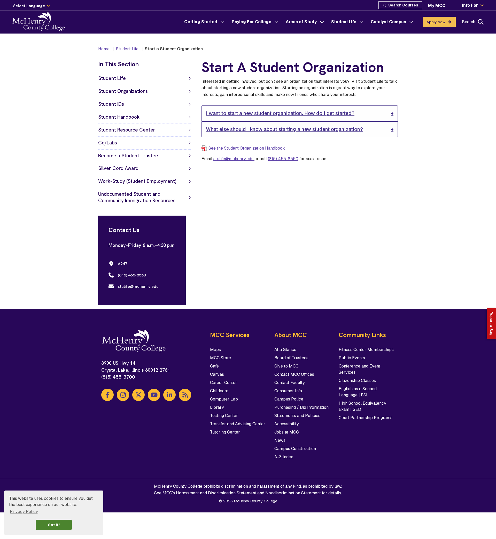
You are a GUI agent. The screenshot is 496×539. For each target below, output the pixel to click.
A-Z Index (283, 457)
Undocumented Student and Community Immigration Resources (136, 197)
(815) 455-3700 (118, 377)
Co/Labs (107, 143)
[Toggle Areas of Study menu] (322, 22)
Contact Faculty (289, 382)
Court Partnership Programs (365, 417)
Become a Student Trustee (128, 155)
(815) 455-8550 (283, 158)
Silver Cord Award (118, 168)
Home (104, 49)
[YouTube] (154, 395)
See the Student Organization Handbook (246, 148)
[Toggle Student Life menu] (361, 22)
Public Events (352, 358)
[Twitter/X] (138, 395)
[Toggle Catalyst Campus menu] (411, 22)
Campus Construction (295, 448)
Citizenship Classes (357, 380)
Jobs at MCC (286, 432)
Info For (470, 5)
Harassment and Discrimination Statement (216, 493)
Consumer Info (288, 391)
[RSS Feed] (185, 395)
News (279, 440)
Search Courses (403, 5)
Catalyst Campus (388, 22)
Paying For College (251, 22)
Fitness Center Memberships (366, 349)
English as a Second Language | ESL (358, 392)
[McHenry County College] (40, 22)
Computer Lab (224, 399)
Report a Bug (491, 323)
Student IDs (111, 104)
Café (214, 366)
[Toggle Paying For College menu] (276, 22)
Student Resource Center (126, 130)
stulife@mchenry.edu (233, 158)
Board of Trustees (291, 358)
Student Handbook (119, 117)
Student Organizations (123, 91)
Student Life (343, 22)
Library (217, 407)
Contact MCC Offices (294, 374)
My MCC (436, 5)
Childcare (219, 391)
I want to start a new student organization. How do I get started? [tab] (280, 113)
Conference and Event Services (359, 369)
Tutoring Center (225, 432)
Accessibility (286, 424)
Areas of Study (301, 22)
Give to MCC (286, 366)
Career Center (223, 382)
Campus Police (288, 399)
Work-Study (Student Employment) (137, 181)
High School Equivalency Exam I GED (362, 406)
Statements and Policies (297, 415)
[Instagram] (123, 395)
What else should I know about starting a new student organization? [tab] (284, 129)
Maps (215, 349)
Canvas (217, 374)
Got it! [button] (54, 524)
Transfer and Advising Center (237, 424)
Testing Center (224, 415)
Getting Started (200, 22)
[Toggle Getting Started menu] (222, 22)
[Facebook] (107, 395)
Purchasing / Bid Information (301, 407)
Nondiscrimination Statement (293, 493)
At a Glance (285, 349)
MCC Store (220, 358)
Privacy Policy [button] (24, 511)
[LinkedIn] (169, 395)
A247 (122, 263)
